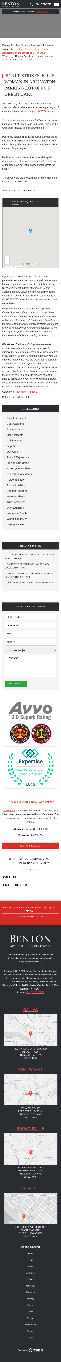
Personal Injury (16, 479)
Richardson (30, 1324)
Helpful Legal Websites (31, 961)
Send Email (15, 684)
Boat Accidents (15, 423)
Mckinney (30, 1286)
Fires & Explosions (18, 457)
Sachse (30, 1331)
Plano (30, 1311)
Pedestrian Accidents (26, 392)
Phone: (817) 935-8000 (30, 1114)
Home (10, 954)
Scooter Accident (17, 490)
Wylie (30, 1337)
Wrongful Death (16, 524)
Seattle (30, 1188)
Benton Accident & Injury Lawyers (34, 56)
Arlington (30, 1273)
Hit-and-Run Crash (18, 462)
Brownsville (30, 1128)
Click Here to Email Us (30, 917)
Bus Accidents (15, 429)
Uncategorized (15, 507)
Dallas (30, 1010)
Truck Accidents (16, 502)
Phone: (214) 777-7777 (30, 1055)
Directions (30, 1058)
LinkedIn (52, 982)
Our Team (20, 954)
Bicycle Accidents (17, 418)
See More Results (30, 846)
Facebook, (33, 982)
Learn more (42, 12)
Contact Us (33, 958)
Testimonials (13, 958)
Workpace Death (17, 513)
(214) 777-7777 (43, 4)
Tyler (30, 1260)
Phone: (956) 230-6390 (30, 1174)
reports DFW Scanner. (41, 111)
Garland (30, 1279)
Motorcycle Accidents (19, 468)
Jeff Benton (9, 810)
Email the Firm (15, 885)
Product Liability (16, 485)
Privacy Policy (46, 958)
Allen (30, 1266)
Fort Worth (30, 1069)
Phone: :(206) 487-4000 (30, 1233)
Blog (24, 958)
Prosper (30, 1318)
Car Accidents (15, 434)
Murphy (30, 1299)
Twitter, (42, 982)
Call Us (9, 877)
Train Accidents (16, 496)
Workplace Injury (17, 518)
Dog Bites (12, 446)
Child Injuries (14, 440)
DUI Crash (13, 451)
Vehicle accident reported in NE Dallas (30, 582)
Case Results (47, 954)
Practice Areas (33, 954)
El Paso (30, 1253)
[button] (30, 408)
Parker (30, 1305)
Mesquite (30, 1292)
